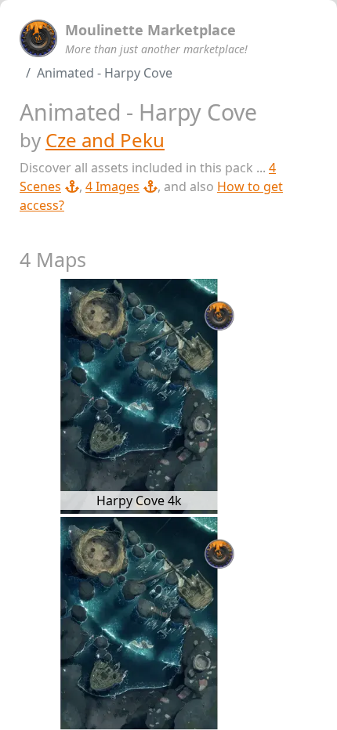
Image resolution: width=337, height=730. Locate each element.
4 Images (112, 186)
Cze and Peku (105, 140)
